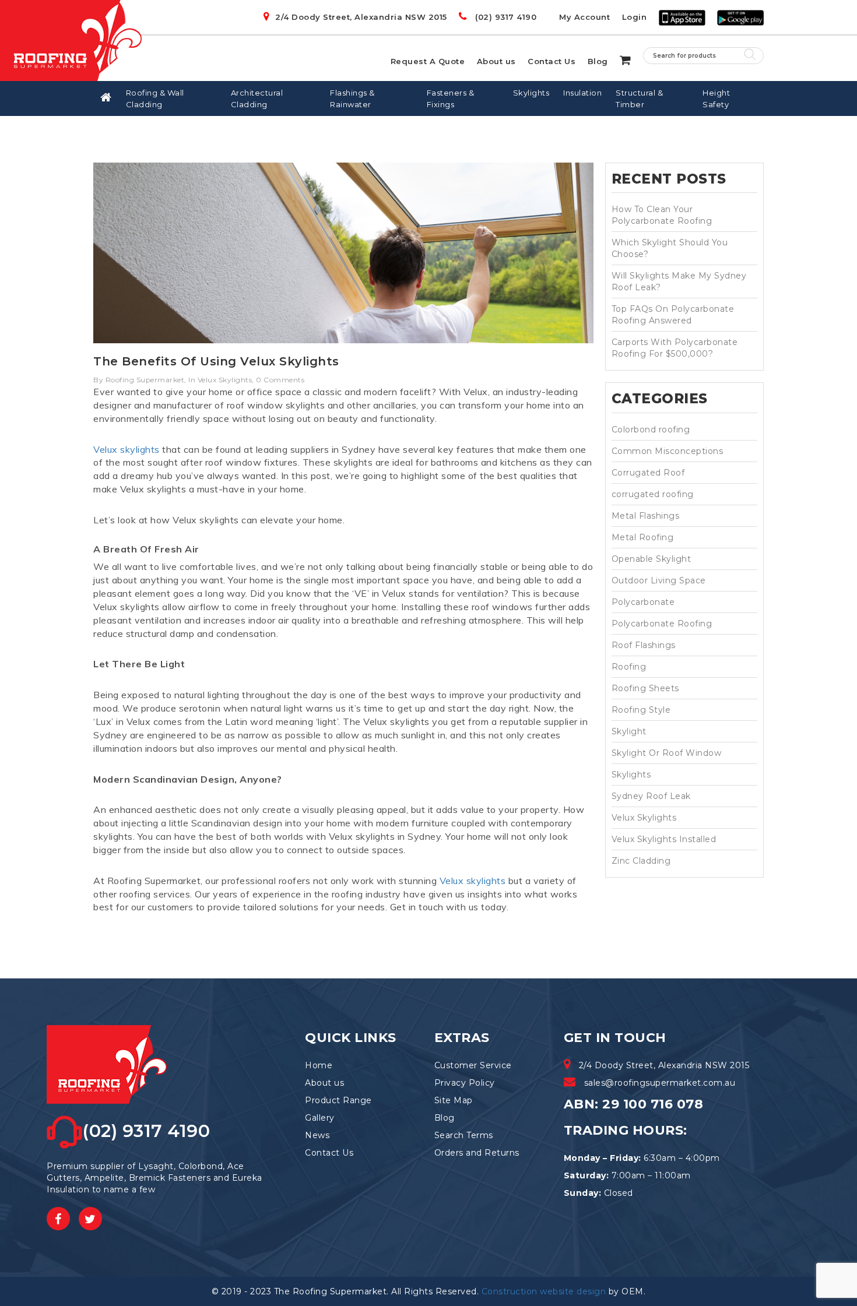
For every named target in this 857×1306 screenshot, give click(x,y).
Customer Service (473, 1065)
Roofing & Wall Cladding (155, 98)
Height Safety (716, 98)
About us (496, 61)
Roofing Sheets (645, 688)
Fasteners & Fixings (451, 98)
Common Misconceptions (667, 451)
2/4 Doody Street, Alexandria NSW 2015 (361, 17)
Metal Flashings (646, 516)
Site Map (453, 1100)
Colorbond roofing (651, 429)
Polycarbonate (643, 602)
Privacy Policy (464, 1083)
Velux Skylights (644, 817)
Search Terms (463, 1135)
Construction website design (544, 1291)
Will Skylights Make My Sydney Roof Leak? (679, 281)
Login (634, 17)
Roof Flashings (644, 645)
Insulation (582, 92)
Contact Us (551, 61)
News (317, 1135)
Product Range (338, 1100)
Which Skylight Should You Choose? (670, 248)
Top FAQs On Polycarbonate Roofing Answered (673, 315)
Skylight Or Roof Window (667, 753)
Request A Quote (428, 61)
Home (318, 1065)
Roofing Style (641, 710)
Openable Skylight (651, 559)
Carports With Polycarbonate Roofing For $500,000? (675, 348)
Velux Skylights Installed (664, 839)
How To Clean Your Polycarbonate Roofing (662, 215)
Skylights (531, 92)
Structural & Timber (639, 98)
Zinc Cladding (641, 861)
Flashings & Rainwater (352, 98)
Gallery (320, 1118)
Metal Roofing (643, 537)
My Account (584, 17)
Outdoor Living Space (659, 580)
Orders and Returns (476, 1152)
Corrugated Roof (648, 472)
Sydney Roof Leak (651, 796)
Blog (598, 61)
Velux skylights (126, 449)
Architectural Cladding (257, 98)
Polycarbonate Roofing (662, 623)
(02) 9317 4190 (504, 17)
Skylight (629, 731)
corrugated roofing (653, 494)
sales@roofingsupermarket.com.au (660, 1083)
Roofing (629, 666)
